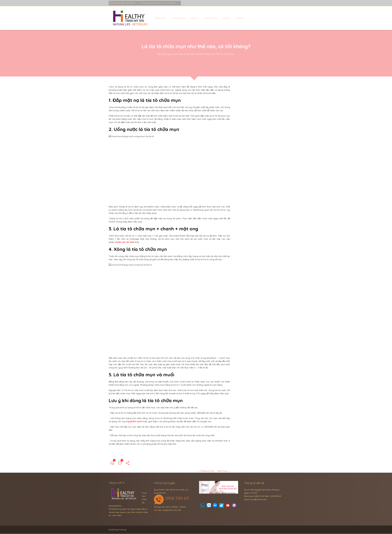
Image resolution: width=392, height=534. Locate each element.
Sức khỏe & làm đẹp (184, 54)
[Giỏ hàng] (208, 506)
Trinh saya (166, 54)
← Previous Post (206, 471)
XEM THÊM (117, 515)
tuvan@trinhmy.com (258, 499)
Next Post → (223, 471)
